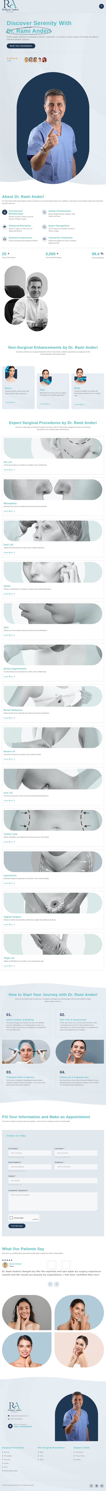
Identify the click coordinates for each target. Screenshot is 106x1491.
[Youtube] (97, 1486)
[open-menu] (101, 6)
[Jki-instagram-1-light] (102, 1486)
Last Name (60, 1148)
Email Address (15, 1162)
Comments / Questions (18, 1190)
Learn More (9, 402)
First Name (13, 1148)
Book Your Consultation (21, 46)
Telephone (59, 1162)
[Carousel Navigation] (53, 1284)
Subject (12, 1176)
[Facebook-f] (91, 1486)
